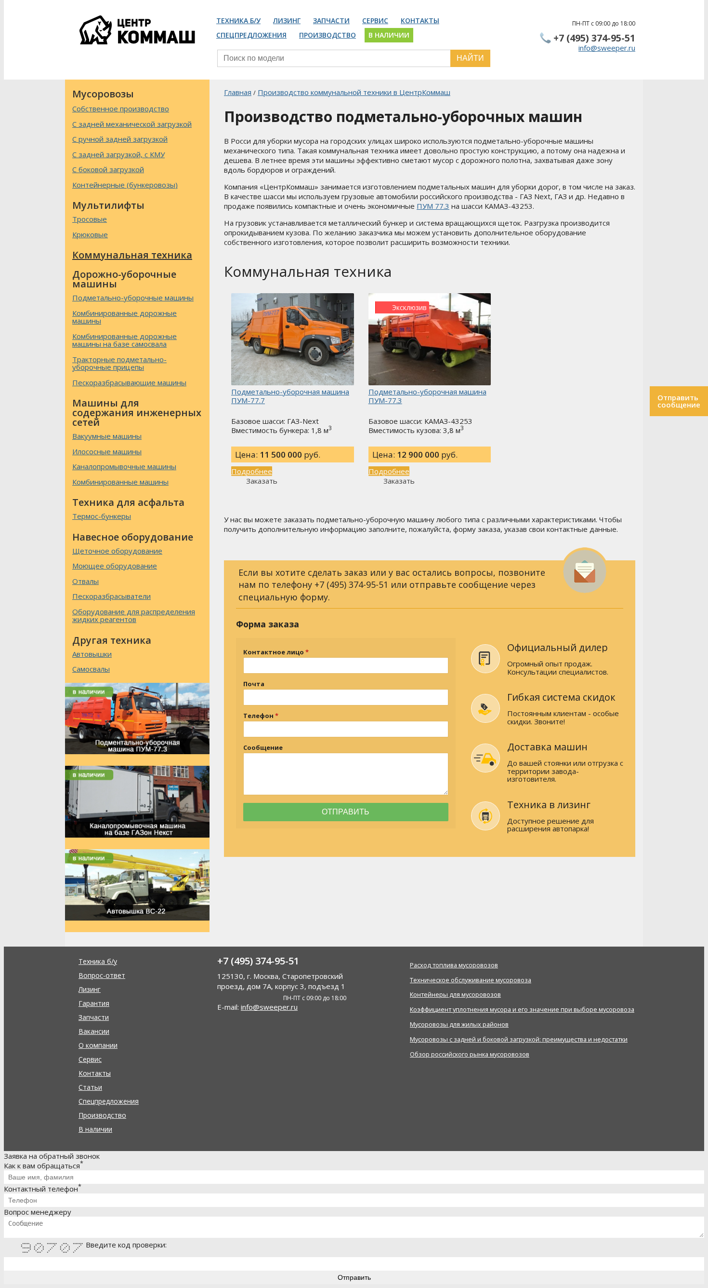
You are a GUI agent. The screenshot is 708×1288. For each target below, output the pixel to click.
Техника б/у (238, 20)
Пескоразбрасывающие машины (129, 382)
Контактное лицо (273, 652)
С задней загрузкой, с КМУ (118, 154)
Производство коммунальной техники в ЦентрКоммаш (354, 92)
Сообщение (263, 747)
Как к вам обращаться (43, 1165)
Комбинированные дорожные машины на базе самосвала (124, 340)
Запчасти (331, 20)
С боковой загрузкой (108, 169)
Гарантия (94, 1003)
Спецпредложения (251, 35)
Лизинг (287, 20)
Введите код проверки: (126, 1244)
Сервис (375, 20)
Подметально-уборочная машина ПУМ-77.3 (427, 396)
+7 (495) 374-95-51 (594, 37)
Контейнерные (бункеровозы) (125, 185)
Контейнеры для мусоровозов (455, 994)
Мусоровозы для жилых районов (459, 1024)
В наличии (388, 35)
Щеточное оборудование (117, 551)
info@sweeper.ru (606, 48)
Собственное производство (120, 109)
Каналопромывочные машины (124, 466)
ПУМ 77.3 (433, 206)
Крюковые (90, 234)
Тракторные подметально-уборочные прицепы (119, 363)
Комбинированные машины (120, 482)
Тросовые (89, 219)
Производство (327, 35)
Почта (253, 684)
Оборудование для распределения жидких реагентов (133, 615)
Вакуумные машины (107, 436)
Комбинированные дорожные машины (124, 317)
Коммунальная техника (132, 254)
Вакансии (94, 1031)
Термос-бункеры (101, 516)
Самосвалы (91, 669)
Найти (470, 58)
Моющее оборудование (114, 565)
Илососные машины (107, 451)
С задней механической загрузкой (132, 124)
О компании (98, 1045)
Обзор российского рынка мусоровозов (469, 1054)
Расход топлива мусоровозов (454, 965)
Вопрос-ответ (102, 975)
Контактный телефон (42, 1188)
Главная (237, 92)
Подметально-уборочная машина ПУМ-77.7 (290, 396)
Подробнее (251, 471)
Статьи (90, 1087)
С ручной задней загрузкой (120, 139)
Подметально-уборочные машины (133, 297)
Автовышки (92, 654)
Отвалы (85, 581)
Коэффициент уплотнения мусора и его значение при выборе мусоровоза (522, 1009)
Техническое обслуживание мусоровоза (470, 980)
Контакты (420, 20)
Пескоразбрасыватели (111, 596)
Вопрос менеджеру (37, 1212)
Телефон (258, 715)
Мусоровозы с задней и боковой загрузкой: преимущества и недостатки (519, 1039)
